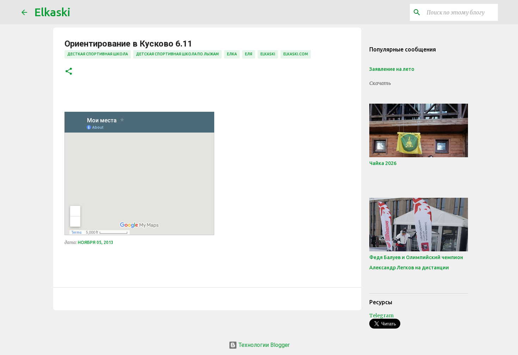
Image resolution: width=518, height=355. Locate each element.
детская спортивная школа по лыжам (177, 54)
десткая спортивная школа (97, 54)
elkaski (267, 54)
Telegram (381, 315)
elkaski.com (295, 54)
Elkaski (52, 12)
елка (232, 54)
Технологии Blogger (263, 345)
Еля (248, 54)
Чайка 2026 (382, 163)
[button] (68, 71)
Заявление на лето (391, 69)
